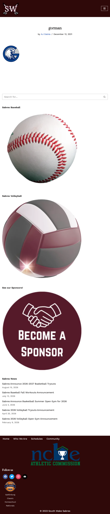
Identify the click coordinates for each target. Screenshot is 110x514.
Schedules (37, 438)
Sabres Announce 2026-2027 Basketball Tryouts (29, 383)
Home (6, 438)
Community (53, 438)
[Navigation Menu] (104, 8)
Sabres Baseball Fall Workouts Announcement (28, 392)
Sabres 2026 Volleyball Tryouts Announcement (28, 410)
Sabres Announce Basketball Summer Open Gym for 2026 (34, 401)
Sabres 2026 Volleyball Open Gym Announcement (29, 418)
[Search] (104, 97)
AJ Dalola (45, 34)
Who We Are (20, 438)
